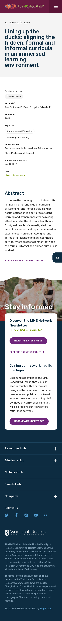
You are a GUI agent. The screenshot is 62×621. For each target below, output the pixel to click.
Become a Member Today (29, 421)
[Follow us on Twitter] (7, 515)
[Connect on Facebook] (16, 515)
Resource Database (20, 22)
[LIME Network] (25, 6)
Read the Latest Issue (28, 340)
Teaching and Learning (18, 137)
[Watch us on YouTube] (36, 515)
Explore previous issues (25, 352)
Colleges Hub (14, 472)
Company (11, 496)
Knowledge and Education (19, 131)
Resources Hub (15, 448)
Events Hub (13, 484)
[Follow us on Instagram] (26, 515)
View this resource (15, 175)
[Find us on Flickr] (45, 515)
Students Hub (14, 460)
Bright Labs (45, 608)
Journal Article (14, 96)
